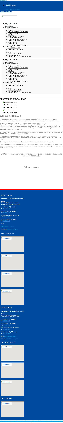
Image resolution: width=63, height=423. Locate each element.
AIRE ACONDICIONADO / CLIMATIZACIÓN (19, 57)
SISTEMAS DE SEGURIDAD (15, 30)
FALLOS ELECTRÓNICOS (14, 38)
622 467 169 (6, 217)
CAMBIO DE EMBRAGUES (15, 33)
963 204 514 (6, 208)
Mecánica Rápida (9, 46)
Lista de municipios (12, 229)
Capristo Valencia (9, 62)
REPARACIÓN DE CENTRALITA (16, 36)
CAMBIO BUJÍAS (12, 78)
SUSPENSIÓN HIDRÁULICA (15, 51)
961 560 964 (6, 221)
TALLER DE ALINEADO (14, 48)
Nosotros (7, 61)
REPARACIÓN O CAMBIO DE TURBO (17, 39)
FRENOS (10, 52)
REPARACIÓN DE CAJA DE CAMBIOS (18, 32)
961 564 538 (6, 212)
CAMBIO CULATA (12, 79)
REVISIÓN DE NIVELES (14, 55)
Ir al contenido (3, 0)
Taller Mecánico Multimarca (11, 59)
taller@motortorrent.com (7, 226)
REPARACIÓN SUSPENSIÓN (15, 49)
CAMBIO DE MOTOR (13, 29)
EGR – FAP (11, 35)
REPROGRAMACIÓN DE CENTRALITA (18, 45)
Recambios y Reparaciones (11, 27)
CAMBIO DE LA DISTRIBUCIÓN (16, 40)
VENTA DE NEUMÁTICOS (14, 54)
